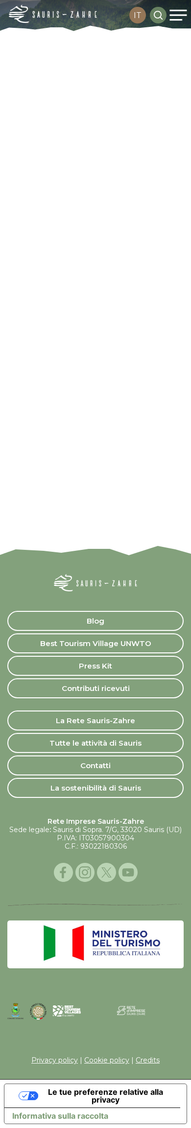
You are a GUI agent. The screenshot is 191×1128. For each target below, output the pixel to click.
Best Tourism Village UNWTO (95, 643)
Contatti (95, 765)
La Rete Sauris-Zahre (95, 720)
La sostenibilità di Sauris (95, 788)
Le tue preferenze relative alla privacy (105, 1096)
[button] (178, 15)
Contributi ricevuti (96, 688)
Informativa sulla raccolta (60, 1116)
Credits (148, 1060)
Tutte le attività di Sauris (95, 743)
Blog (95, 621)
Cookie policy (106, 1060)
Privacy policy (54, 1060)
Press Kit (95, 665)
